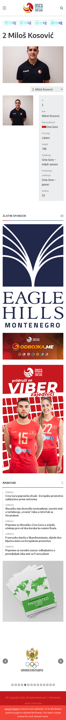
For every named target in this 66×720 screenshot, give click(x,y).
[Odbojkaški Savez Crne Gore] (33, 7)
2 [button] (16, 685)
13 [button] (50, 685)
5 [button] (25, 685)
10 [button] (41, 685)
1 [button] (12, 685)
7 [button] (31, 685)
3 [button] (19, 685)
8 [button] (35, 685)
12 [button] (47, 685)
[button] (5, 661)
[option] (32, 659)
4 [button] (22, 685)
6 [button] (28, 685)
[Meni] (4, 9)
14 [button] (54, 685)
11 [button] (44, 685)
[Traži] (61, 9)
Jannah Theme (12, 708)
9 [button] (38, 685)
